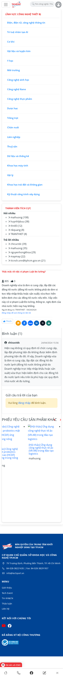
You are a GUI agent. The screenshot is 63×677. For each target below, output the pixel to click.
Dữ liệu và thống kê (18, 156)
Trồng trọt (12, 117)
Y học (10, 60)
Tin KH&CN (7, 598)
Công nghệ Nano (16, 89)
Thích (8, 321)
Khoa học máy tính (17, 165)
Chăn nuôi (13, 127)
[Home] (5, 672)
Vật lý (10, 175)
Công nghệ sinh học (18, 79)
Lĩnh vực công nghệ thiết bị (23, 14)
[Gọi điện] (18, 672)
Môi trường (13, 70)
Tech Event (7, 593)
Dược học (12, 108)
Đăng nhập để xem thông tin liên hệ (16, 312)
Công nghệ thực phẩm (19, 98)
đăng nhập (24, 403)
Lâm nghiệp (13, 137)
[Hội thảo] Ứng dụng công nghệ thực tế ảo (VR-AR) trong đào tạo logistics (41, 449)
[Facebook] (31, 672)
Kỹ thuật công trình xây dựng (23, 194)
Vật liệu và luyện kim (18, 51)
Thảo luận (7, 603)
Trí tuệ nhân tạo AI (17, 32)
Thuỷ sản (12, 146)
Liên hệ (5, 608)
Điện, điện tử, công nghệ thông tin (26, 22)
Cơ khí (10, 41)
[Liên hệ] (44, 672)
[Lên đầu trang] (57, 672)
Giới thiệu (7, 587)
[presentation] (52, 419)
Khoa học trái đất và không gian (25, 184)
